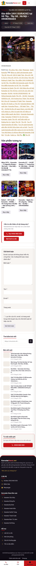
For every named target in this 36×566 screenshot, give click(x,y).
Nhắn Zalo (7, 484)
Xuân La (13, 135)
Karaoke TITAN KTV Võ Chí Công (16, 117)
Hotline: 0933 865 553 (11, 480)
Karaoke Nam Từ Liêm (10, 519)
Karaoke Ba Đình (9, 505)
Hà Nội (10, 93)
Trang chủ (4, 10)
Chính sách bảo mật (14, 558)
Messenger (7, 487)
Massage (26, 70)
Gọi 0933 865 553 (15, 234)
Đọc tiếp (6, 175)
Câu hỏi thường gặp (10, 540)
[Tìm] (31, 341)
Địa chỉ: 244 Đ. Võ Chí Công (18, 78)
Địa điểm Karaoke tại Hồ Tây (11, 85)
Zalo (18, 564)
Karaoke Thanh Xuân (10, 516)
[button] (31, 39)
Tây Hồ (23, 122)
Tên (5, 289)
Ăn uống (12, 70)
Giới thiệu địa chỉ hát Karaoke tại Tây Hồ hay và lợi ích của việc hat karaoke (17, 90)
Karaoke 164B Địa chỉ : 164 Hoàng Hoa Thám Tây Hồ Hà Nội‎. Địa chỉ (17, 98)
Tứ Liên (7, 135)
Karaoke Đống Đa (9, 501)
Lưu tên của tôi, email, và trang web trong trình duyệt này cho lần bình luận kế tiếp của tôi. (17, 319)
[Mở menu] (29, 3)
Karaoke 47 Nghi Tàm (17, 101)
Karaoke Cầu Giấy (9, 497)
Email (6, 298)
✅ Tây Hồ (26, 135)
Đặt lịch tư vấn (11, 239)
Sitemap (24, 558)
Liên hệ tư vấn (8, 533)
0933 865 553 (19, 445)
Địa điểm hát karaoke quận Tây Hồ (21, 83)
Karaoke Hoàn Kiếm (10, 508)
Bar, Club (18, 70)
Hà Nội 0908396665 (20, 93)
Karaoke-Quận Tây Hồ (9, 119)
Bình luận (7, 263)
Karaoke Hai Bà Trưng (10, 512)
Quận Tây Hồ (15, 122)
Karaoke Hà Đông (9, 523)
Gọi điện (6, 564)
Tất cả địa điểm (9, 544)
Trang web (7, 307)
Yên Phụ (19, 135)
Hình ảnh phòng (8, 537)
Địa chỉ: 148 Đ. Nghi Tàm (15, 75)
